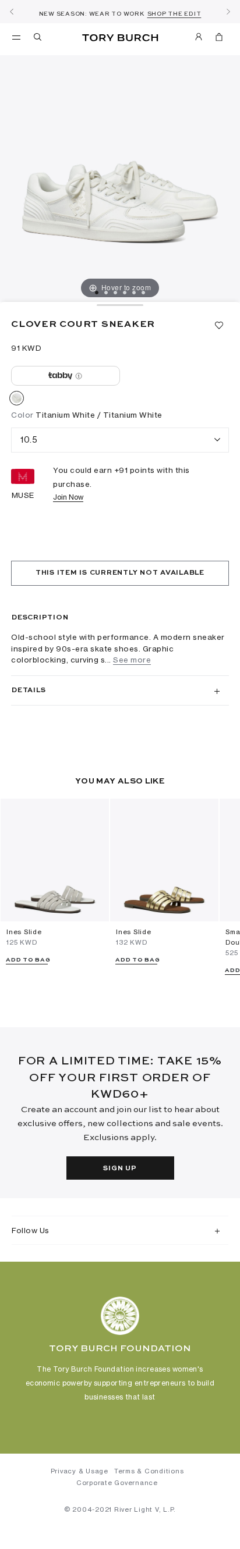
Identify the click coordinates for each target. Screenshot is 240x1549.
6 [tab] (143, 292)
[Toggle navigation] (16, 36)
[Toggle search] (38, 39)
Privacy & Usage (79, 1471)
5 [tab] (134, 292)
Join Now (68, 497)
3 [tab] (115, 292)
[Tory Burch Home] (120, 38)
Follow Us (31, 1230)
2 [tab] (106, 292)
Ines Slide (24, 932)
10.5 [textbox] (28, 439)
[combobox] (120, 440)
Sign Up (119, 1168)
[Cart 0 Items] (219, 39)
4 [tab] (124, 292)
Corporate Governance (117, 1483)
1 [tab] (96, 292)
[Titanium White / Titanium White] (16, 400)
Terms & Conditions (149, 1471)
